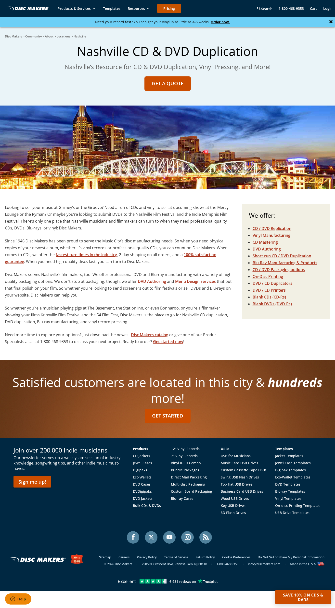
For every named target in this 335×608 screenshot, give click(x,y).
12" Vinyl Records (185, 448)
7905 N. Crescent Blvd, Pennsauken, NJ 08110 (174, 564)
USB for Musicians (236, 455)
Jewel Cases (142, 463)
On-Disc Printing (268, 276)
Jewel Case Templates (293, 463)
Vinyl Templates (288, 498)
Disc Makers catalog (149, 334)
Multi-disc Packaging (188, 484)
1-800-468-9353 (291, 8)
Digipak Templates (290, 470)
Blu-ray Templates (290, 491)
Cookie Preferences (236, 557)
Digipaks (140, 470)
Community (33, 36)
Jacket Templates (289, 455)
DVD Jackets (143, 498)
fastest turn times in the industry (86, 254)
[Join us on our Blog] (205, 537)
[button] (303, 597)
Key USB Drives (233, 505)
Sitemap (105, 557)
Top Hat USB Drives (236, 484)
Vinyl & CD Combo (186, 463)
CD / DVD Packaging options (279, 269)
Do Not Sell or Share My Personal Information (291, 557)
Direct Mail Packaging (189, 477)
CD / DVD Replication (272, 228)
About (49, 36)
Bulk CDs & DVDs (147, 505)
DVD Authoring (152, 281)
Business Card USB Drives (242, 491)
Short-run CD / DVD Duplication (282, 256)
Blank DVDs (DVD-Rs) (272, 304)
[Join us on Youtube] (169, 537)
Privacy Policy (147, 557)
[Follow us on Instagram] (187, 537)
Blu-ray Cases (182, 498)
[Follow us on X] (151, 537)
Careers (123, 557)
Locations (63, 36)
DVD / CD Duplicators (272, 283)
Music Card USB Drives (239, 463)
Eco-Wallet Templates (292, 477)
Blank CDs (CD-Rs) (269, 297)
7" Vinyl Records (184, 455)
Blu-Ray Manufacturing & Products (285, 262)
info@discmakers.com (264, 564)
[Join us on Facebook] (133, 537)
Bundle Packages (185, 470)
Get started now (168, 341)
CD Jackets (141, 455)
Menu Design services (195, 281)
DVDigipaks (142, 491)
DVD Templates (287, 484)
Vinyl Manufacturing (271, 235)
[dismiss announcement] (331, 22)
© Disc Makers (118, 564)
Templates (284, 448)
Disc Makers (13, 36)
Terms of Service (176, 557)
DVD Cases (142, 484)
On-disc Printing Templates (297, 505)
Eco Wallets (142, 477)
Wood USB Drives (235, 498)
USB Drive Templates (292, 512)
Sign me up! (32, 481)
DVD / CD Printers (269, 290)
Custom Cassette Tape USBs (244, 470)
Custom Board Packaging (191, 491)
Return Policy (205, 557)
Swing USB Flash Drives (240, 477)
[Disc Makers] (27, 8)
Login (328, 8)
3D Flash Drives (233, 512)
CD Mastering (265, 242)
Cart (313, 8)
